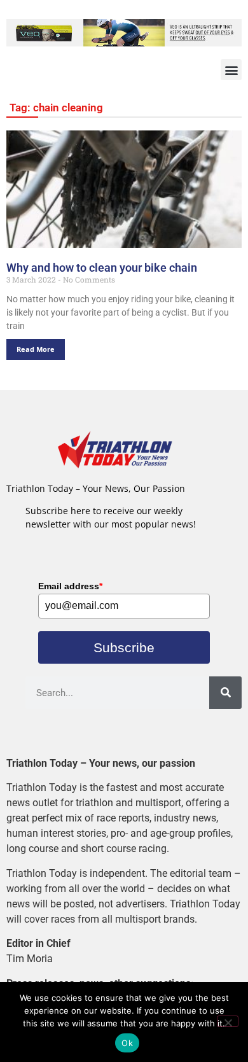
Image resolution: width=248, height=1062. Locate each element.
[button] (231, 69)
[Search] (225, 692)
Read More (36, 349)
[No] (227, 1021)
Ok (127, 1043)
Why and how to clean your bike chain (101, 267)
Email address (70, 586)
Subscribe (124, 647)
